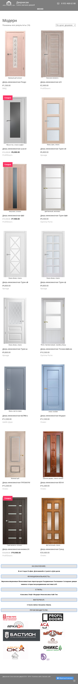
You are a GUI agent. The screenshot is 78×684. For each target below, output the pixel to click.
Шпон (35, 605)
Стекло (30, 605)
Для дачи (56, 571)
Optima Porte (46, 222)
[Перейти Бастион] (21, 635)
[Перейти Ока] (15, 648)
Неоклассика (45, 594)
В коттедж (22, 571)
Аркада (43, 155)
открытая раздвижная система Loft (42, 584)
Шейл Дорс (7, 422)
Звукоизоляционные (9, 581)
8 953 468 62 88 (68, 3)
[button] (39, 9)
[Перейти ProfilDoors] (52, 617)
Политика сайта (37, 676)
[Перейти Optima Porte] (10, 617)
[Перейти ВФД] (52, 633)
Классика (24, 594)
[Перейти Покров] (15, 655)
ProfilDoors (45, 88)
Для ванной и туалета (43, 571)
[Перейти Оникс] (52, 648)
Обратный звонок (66, 678)
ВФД (4, 88)
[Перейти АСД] (44, 625)
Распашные (58, 581)
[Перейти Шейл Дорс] (45, 656)
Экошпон (42, 605)
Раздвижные (48, 581)
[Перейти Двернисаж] (52, 640)
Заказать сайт (46, 676)
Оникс (43, 422)
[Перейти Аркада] (15, 624)
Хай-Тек (54, 594)
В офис (30, 571)
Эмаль (48, 605)
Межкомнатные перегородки (30, 581)
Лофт (30, 594)
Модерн (36, 594)
